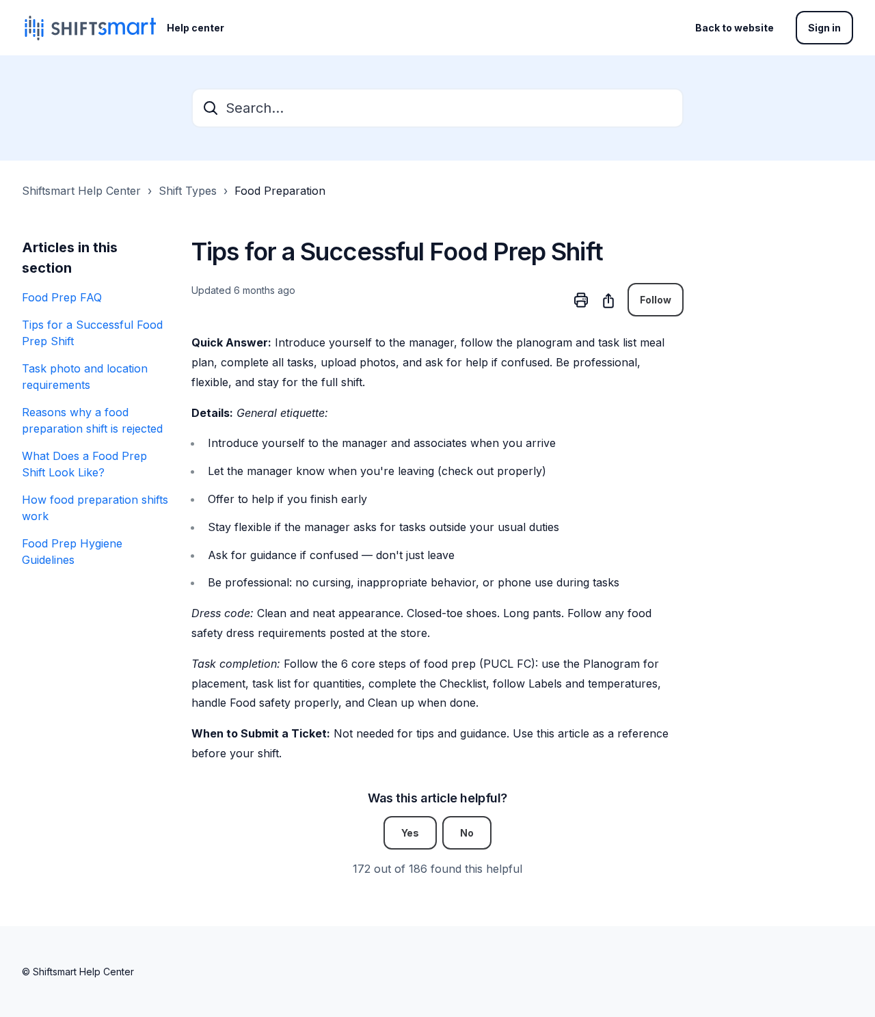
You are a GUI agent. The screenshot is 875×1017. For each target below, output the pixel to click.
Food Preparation (279, 191)
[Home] (89, 28)
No (467, 833)
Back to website (734, 27)
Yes (410, 833)
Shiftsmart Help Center (81, 191)
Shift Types (188, 191)
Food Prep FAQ (62, 297)
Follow (655, 300)
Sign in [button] (824, 27)
